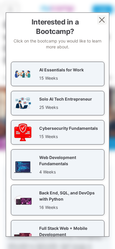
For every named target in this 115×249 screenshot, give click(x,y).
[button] (57, 74)
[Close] (102, 19)
